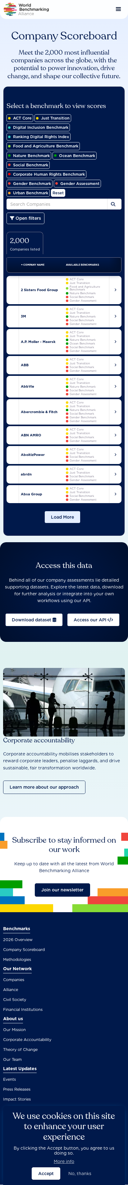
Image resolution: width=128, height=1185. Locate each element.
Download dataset (32, 619)
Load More (62, 517)
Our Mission (14, 1029)
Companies (13, 979)
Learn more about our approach (44, 787)
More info (64, 1161)
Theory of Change (20, 1049)
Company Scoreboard (24, 949)
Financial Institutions (23, 1009)
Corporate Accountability (27, 1039)
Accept (46, 1173)
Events (9, 1079)
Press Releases (16, 1089)
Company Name (33, 265)
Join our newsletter (62, 889)
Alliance (10, 989)
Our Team (12, 1059)
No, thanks (79, 1173)
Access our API (90, 619)
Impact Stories (17, 1099)
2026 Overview (18, 939)
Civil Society (14, 999)
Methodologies (17, 959)
